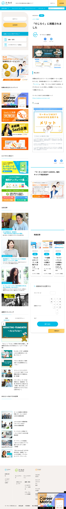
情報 (35, 254)
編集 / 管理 (27, 482)
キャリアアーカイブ (17, 8)
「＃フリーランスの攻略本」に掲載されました (59, 262)
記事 (6, 318)
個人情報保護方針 (36, 506)
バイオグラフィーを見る (15, 45)
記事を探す (4, 8)
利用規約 (27, 506)
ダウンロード (41, 8)
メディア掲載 (36, 273)
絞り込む (47, 324)
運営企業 (21, 506)
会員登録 (61, 3)
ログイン (52, 3)
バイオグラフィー (20, 318)
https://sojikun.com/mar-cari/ (41, 98)
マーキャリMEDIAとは (10, 506)
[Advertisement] (15, 406)
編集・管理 (11, 39)
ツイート (51, 41)
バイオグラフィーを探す (7, 480)
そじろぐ (36, 84)
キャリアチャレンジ (30, 8)
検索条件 (56, 331)
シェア (45, 41)
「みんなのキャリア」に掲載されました (35, 262)
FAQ (36, 499)
